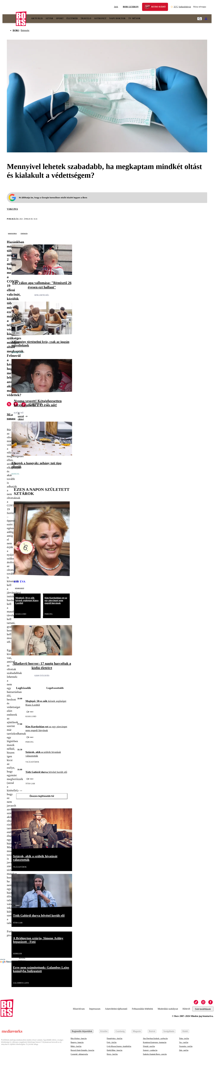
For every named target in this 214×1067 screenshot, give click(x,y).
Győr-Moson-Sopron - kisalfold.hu (119, 1046)
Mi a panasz (11, 416)
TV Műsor (134, 18)
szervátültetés (41, 676)
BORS (16, 30)
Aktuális (37, 18)
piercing (49, 614)
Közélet (103, 1031)
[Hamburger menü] (9, 18)
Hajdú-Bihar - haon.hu (114, 1050)
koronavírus (12, 233)
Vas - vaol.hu (183, 1042)
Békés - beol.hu (76, 1046)
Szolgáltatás (168, 1031)
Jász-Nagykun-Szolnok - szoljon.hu (155, 1038)
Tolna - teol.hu (184, 1038)
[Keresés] (199, 18)
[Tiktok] (196, 1002)
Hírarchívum (79, 1009)
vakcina (12, 209)
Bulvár (152, 1031)
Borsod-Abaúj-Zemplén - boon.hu (82, 1050)
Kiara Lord (20, 614)
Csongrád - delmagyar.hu (79, 1054)
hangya (15, 474)
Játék (116, 7)
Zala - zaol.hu (183, 1050)
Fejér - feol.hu (111, 1042)
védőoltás (24, 233)
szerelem (17, 954)
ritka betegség (42, 295)
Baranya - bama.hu (77, 1042)
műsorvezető (19, 588)
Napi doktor (117, 18)
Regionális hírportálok (82, 1031)
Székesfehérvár (182, 7)
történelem (17, 353)
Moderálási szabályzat (168, 1009)
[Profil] (206, 18)
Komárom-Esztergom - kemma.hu (154, 1042)
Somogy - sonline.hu (150, 1050)
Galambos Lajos (21, 983)
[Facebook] (210, 1002)
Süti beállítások (203, 1009)
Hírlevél (186, 1009)
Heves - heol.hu (112, 1054)
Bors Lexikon (130, 7)
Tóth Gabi (30, 784)
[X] (9, 404)
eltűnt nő (18, 413)
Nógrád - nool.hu (149, 1046)
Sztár (49, 18)
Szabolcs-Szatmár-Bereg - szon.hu (155, 1054)
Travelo (86, 18)
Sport (60, 18)
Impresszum (94, 1009)
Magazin (137, 1031)
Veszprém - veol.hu (185, 1046)
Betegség (25, 30)
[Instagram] (203, 1002)
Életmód (72, 18)
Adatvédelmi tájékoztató (116, 1009)
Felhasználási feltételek (142, 1009)
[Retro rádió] (148, 7)
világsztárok (32, 762)
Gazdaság (120, 1031)
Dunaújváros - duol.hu (114, 1038)
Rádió (185, 1031)
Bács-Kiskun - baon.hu (79, 1038)
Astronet (100, 18)
